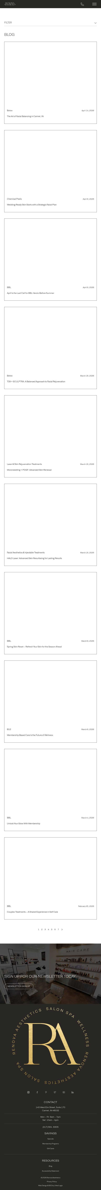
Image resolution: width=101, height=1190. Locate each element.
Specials (50, 1139)
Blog (50, 1166)
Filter (8, 22)
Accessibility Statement (50, 1171)
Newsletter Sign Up (18, 986)
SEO (50, 1185)
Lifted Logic (58, 1185)
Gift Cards (50, 1148)
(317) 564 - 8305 (51, 1127)
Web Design (42, 1185)
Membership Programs (50, 1144)
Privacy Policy (52, 1182)
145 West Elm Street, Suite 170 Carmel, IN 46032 (50, 1109)
